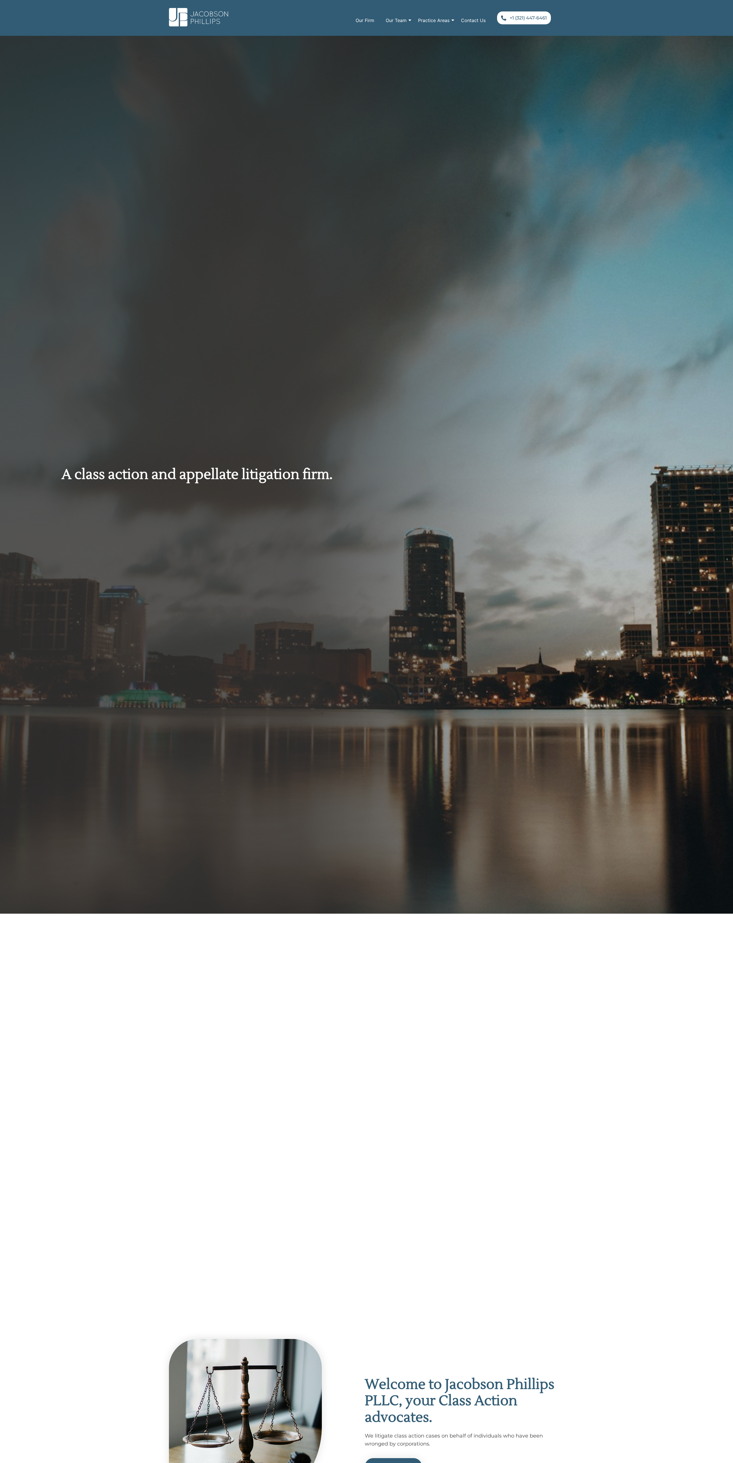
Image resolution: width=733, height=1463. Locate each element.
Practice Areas (434, 20)
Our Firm (365, 20)
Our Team (396, 20)
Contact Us (473, 20)
